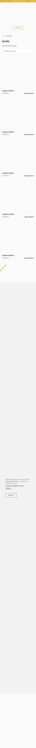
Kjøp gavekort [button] (29, 93)
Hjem (4, 36)
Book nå (11, 495)
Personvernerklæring (19, 1)
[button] (18, 16)
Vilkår (32, 1)
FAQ (7, 1)
